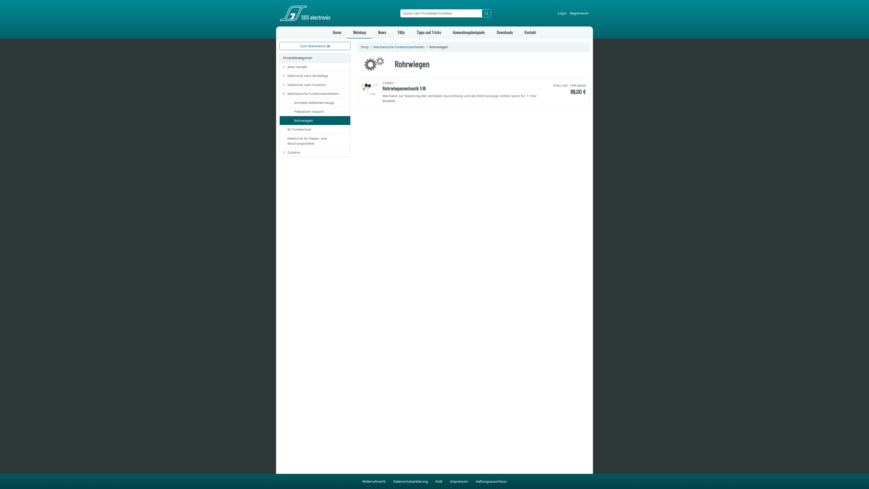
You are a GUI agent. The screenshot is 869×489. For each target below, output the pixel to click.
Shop (365, 47)
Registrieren (579, 13)
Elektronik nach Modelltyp (307, 75)
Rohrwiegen (303, 120)
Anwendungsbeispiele (469, 32)
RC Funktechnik (299, 129)
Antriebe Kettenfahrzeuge (314, 102)
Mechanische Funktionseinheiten (313, 93)
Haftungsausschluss (491, 481)
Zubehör (294, 152)
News (382, 32)
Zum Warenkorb (313, 46)
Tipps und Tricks (429, 32)
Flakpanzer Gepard (309, 111)
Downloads (505, 32)
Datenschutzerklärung (411, 481)
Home (337, 32)
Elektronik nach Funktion (306, 84)
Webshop (359, 32)
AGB (439, 481)
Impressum (459, 481)
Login (562, 13)
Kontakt (530, 32)
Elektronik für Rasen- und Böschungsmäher (307, 141)
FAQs (401, 32)
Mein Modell (297, 67)
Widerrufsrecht (374, 481)
